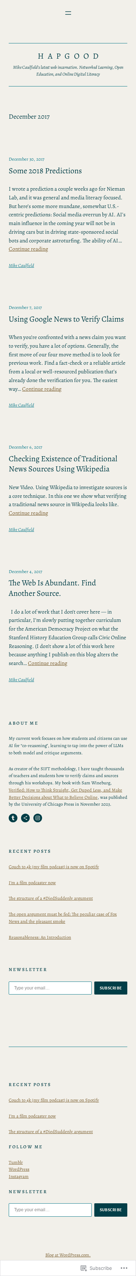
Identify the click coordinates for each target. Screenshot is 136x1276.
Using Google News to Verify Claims (66, 319)
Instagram (19, 1176)
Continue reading (28, 249)
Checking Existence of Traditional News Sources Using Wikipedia (63, 464)
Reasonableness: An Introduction (40, 937)
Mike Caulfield (21, 265)
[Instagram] (37, 818)
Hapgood (70, 56)
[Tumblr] (13, 818)
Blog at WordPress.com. (68, 1255)
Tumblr (16, 1162)
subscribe (111, 988)
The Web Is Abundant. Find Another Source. (52, 588)
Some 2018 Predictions (45, 171)
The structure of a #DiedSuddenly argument (51, 898)
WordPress (19, 1169)
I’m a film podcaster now (32, 882)
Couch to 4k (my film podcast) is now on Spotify (54, 867)
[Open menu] (68, 13)
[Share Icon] (25, 818)
